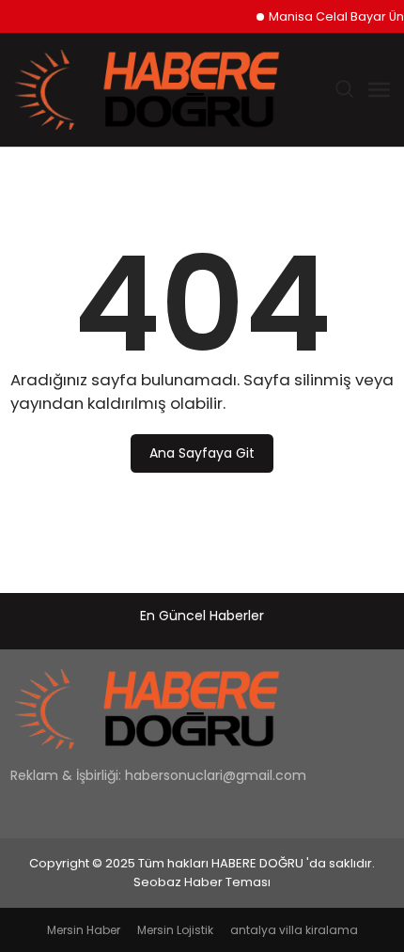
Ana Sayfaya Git (202, 453)
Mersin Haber (83, 930)
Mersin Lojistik (175, 930)
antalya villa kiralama (294, 930)
